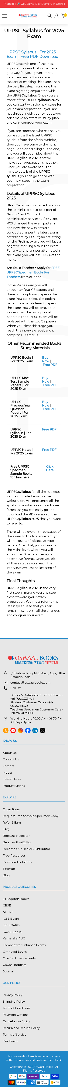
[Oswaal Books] (28, 15)
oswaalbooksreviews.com (31, 1056)
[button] (49, 16)
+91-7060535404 (22, 698)
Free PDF (50, 365)
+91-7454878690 (22, 713)
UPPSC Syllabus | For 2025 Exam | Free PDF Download (32, 54)
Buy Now (45, 359)
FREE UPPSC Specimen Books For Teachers (33, 272)
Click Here (50, 468)
